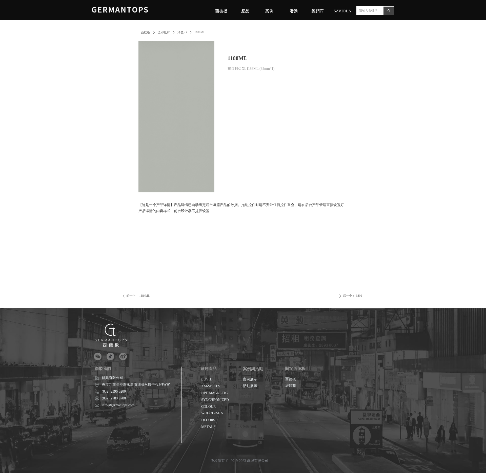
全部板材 (164, 32)
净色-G (182, 32)
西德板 (145, 32)
